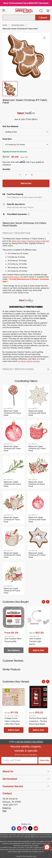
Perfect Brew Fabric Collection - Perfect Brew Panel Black (38, 721)
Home (5, 25)
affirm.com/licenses (39, 849)
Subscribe (44, 760)
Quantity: (6, 169)
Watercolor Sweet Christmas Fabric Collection (30, 241)
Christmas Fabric (17, 25)
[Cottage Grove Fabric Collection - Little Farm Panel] (14, 710)
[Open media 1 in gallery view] (44, 37)
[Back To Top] (48, 854)
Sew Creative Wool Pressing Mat (13, 640)
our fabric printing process (29, 361)
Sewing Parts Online (11, 277)
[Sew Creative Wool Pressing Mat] (14, 630)
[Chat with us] (41, 10)
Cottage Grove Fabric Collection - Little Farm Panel (13, 721)
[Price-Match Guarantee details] (28, 214)
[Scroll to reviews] (26, 107)
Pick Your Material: (11, 126)
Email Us (7, 808)
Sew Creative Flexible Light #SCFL (35, 641)
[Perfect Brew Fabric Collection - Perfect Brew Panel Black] (38, 710)
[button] (3, 10)
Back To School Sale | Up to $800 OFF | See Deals (26, 3)
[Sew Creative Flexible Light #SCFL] (38, 630)
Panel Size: (7, 139)
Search (44, 17)
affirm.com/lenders (26, 843)
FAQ (4, 811)
